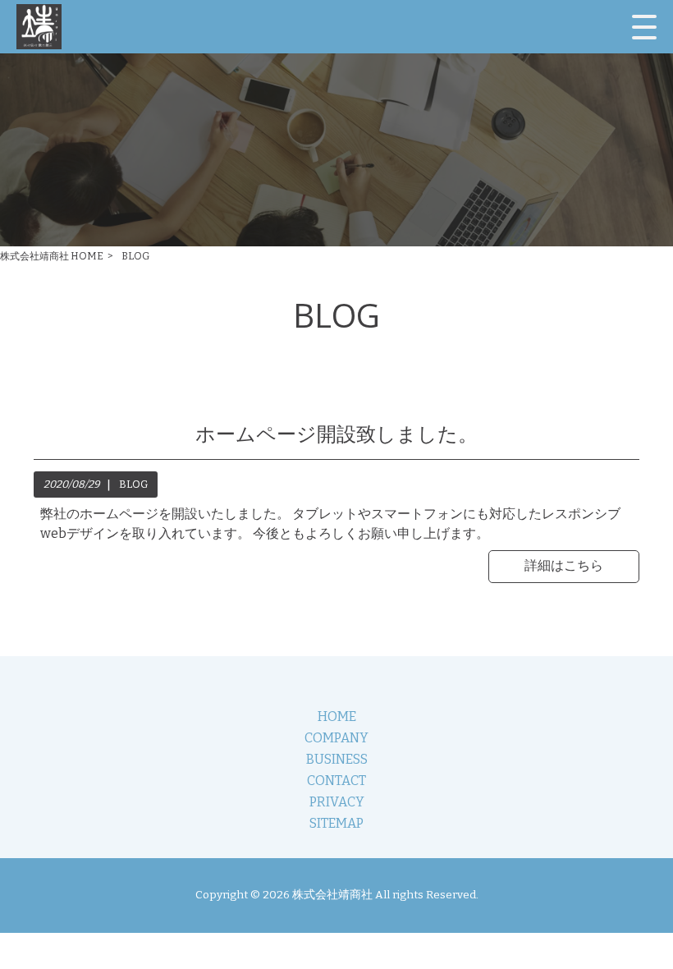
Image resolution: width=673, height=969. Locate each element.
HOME (337, 716)
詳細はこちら (563, 565)
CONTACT (336, 780)
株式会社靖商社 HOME (51, 256)
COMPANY (336, 738)
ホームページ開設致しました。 (336, 434)
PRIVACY (336, 802)
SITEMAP (336, 823)
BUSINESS (337, 759)
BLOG (133, 484)
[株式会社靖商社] (39, 26)
